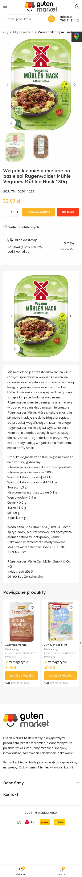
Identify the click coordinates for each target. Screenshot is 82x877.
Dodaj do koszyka (38, 212)
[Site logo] (41, 6)
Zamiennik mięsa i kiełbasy (58, 32)
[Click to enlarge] (11, 122)
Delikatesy (11, 649)
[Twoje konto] (77, 6)
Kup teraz (67, 212)
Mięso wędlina (23, 32)
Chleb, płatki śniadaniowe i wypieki (21, 655)
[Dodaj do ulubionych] (32, 607)
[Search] (51, 19)
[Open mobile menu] (5, 6)
